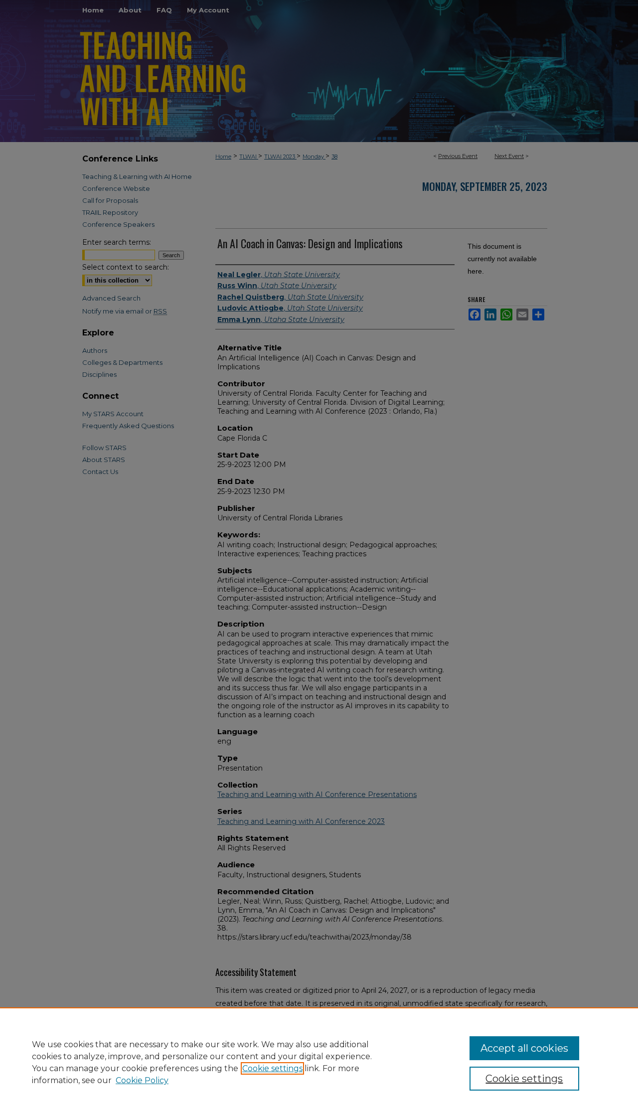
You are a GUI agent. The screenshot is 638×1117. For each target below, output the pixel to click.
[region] (319, 1062)
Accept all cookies (524, 1048)
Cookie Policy (142, 1080)
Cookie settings (272, 1068)
